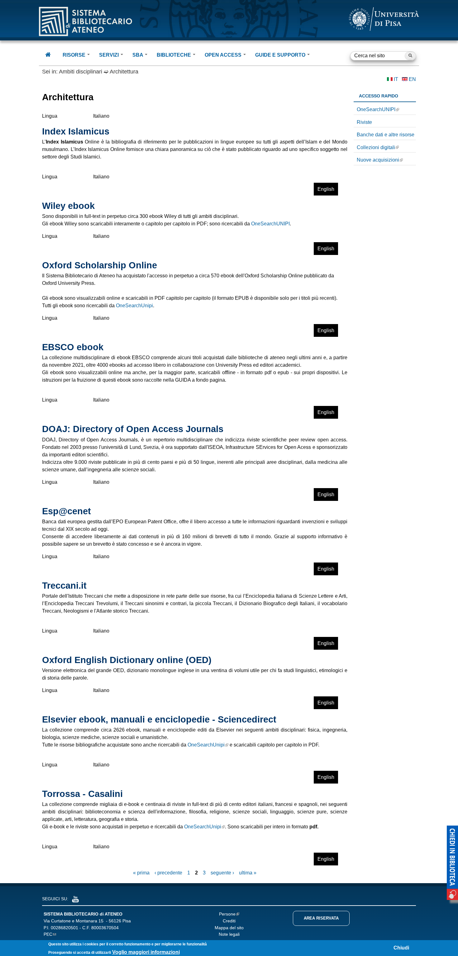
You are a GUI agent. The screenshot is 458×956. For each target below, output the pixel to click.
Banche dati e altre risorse (385, 134)
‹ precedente (168, 872)
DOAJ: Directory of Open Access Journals (132, 429)
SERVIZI (109, 55)
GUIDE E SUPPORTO (281, 55)
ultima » (247, 872)
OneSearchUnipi (134, 305)
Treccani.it (64, 586)
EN (412, 79)
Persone (227, 913)
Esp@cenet (66, 511)
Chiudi (401, 947)
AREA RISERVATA (321, 918)
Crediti (229, 920)
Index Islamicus (75, 131)
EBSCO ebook (72, 347)
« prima (141, 872)
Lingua (49, 116)
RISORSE (75, 55)
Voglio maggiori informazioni (146, 952)
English (325, 189)
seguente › (222, 872)
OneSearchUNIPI (270, 223)
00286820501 (64, 927)
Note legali (229, 934)
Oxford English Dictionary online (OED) (127, 660)
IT (396, 79)
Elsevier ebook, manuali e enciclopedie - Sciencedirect (159, 719)
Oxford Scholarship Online (99, 265)
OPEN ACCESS (224, 55)
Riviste (364, 122)
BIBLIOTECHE (174, 55)
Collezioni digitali (376, 147)
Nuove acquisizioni (378, 159)
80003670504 (105, 927)
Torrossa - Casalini (82, 794)
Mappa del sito (229, 927)
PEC (48, 934)
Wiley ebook (68, 206)
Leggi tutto (297, 190)
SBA (138, 55)
